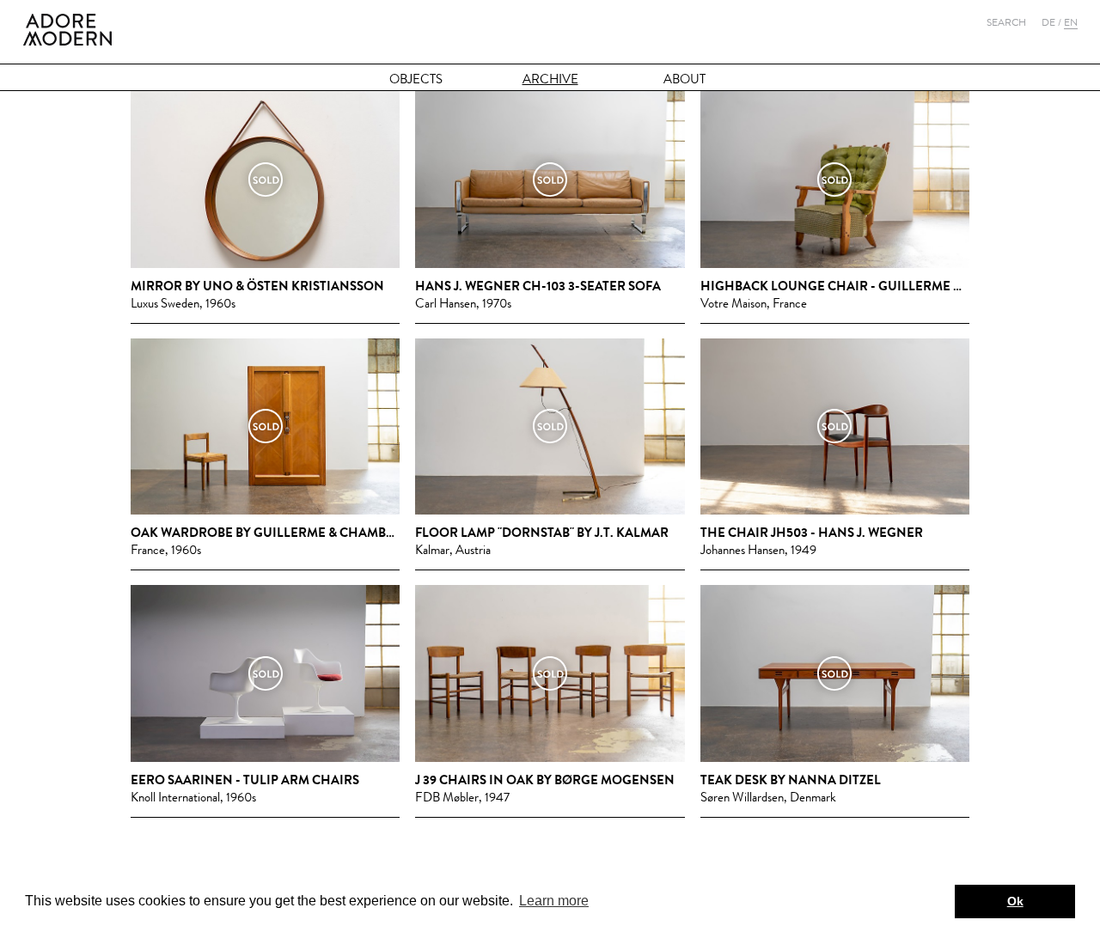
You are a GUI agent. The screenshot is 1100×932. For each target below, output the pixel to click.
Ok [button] (1015, 901)
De (1048, 22)
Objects (416, 79)
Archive (550, 79)
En (1071, 22)
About (684, 79)
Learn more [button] (554, 900)
